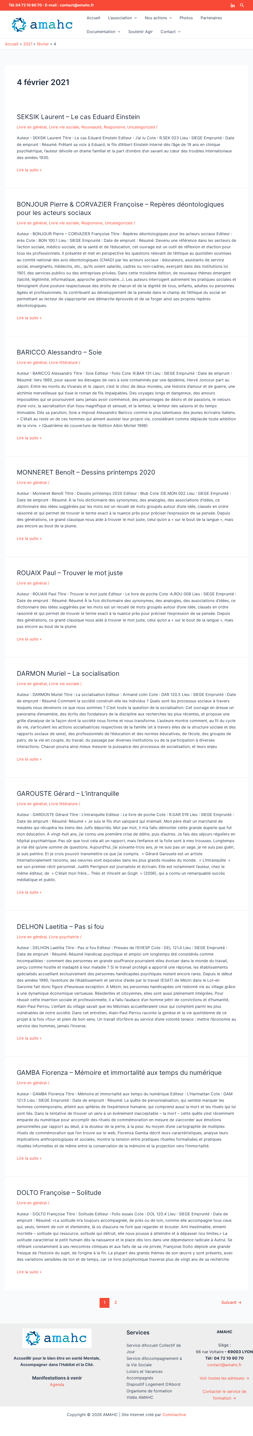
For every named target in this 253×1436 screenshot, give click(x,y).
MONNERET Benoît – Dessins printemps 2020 (86, 472)
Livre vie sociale (64, 126)
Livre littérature (63, 362)
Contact (168, 31)
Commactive (174, 1414)
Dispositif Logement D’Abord (153, 1384)
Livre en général (32, 126)
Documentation (101, 31)
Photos (186, 17)
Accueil (93, 17)
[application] (134, 18)
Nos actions (156, 17)
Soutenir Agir (140, 31)
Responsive (114, 126)
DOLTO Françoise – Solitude (59, 1192)
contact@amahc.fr (224, 1364)
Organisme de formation (149, 1390)
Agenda (57, 1384)
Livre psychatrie (64, 936)
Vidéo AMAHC (139, 1397)
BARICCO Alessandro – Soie (59, 352)
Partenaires (211, 17)
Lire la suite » (29, 169)
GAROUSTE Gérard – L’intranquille (68, 793)
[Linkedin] (233, 5)
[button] (242, 5)
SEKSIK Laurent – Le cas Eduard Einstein (78, 117)
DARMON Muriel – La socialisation (68, 673)
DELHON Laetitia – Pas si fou (60, 926)
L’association (120, 17)
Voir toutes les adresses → (224, 1378)
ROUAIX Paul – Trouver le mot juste (70, 573)
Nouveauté (91, 126)
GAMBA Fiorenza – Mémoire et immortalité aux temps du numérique (119, 1072)
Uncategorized (141, 126)
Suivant (231, 1302)
